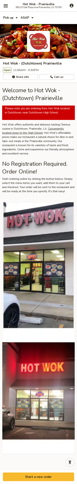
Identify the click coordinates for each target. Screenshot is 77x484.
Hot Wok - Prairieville (38, 4)
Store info (22, 77)
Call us (58, 77)
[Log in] (72, 5)
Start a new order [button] (38, 477)
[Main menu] (5, 6)
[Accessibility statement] (70, 462)
